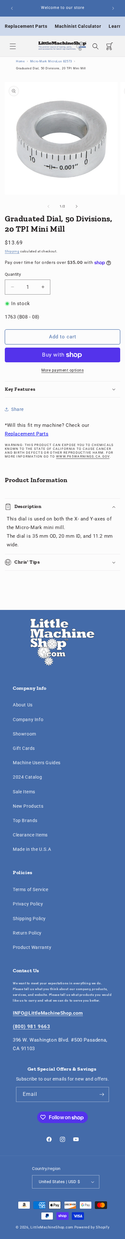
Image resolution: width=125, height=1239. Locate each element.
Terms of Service (30, 889)
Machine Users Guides (37, 762)
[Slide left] (48, 206)
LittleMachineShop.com (51, 1227)
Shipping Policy (29, 918)
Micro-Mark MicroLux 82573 (51, 61)
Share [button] (17, 409)
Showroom (24, 733)
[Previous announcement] (12, 8)
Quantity (13, 274)
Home (20, 61)
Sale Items (24, 791)
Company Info (28, 719)
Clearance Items (30, 834)
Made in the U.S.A (32, 849)
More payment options (62, 370)
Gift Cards (24, 748)
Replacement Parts (26, 26)
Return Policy (27, 932)
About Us (23, 704)
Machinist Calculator (78, 26)
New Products (28, 806)
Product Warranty (32, 947)
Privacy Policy (28, 903)
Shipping (12, 251)
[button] (13, 46)
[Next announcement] (113, 8)
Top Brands (25, 820)
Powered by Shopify (92, 1227)
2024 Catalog (27, 777)
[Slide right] (77, 206)
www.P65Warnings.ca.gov (83, 456)
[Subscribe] (102, 1094)
